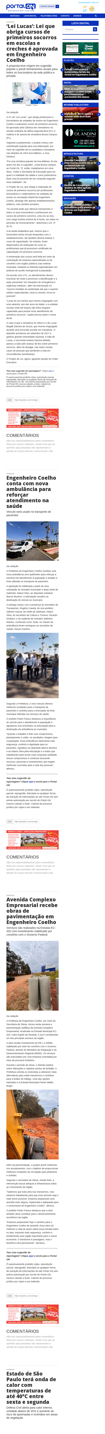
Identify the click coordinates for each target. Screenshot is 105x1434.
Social (68, 83)
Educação (70, 198)
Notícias (14, 16)
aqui (50, 371)
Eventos (69, 176)
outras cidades (49, 6)
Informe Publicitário (76, 105)
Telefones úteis (48, 16)
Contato (65, 16)
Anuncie (77, 16)
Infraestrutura (73, 154)
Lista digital (30, 16)
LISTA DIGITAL (81, 23)
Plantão (69, 60)
